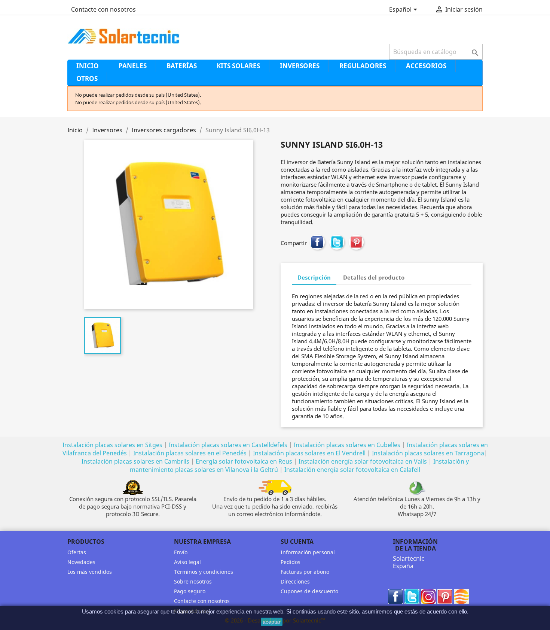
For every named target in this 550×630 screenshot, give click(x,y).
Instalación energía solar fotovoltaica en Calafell (352, 469)
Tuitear (336, 242)
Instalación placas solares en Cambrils (135, 461)
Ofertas (76, 552)
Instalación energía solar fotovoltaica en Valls (363, 461)
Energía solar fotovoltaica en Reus (244, 461)
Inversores (300, 65)
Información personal (308, 552)
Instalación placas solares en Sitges (112, 445)
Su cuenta (297, 541)
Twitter (411, 596)
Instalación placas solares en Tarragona (428, 453)
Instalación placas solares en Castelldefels (228, 445)
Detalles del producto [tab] (373, 277)
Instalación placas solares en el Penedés (190, 453)
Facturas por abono (305, 571)
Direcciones (295, 581)
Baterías (181, 65)
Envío (180, 552)
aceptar (272, 622)
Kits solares (238, 65)
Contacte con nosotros (103, 9)
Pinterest (356, 242)
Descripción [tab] (314, 277)
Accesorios (426, 65)
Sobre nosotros (193, 581)
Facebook (395, 596)
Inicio (87, 65)
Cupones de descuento (309, 591)
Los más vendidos (89, 571)
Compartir (317, 242)
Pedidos (290, 562)
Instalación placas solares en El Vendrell (309, 453)
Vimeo (461, 596)
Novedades (81, 562)
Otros (87, 78)
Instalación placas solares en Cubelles (348, 445)
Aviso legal (187, 562)
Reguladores (362, 65)
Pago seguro (189, 591)
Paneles (133, 65)
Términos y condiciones (203, 571)
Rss (428, 596)
